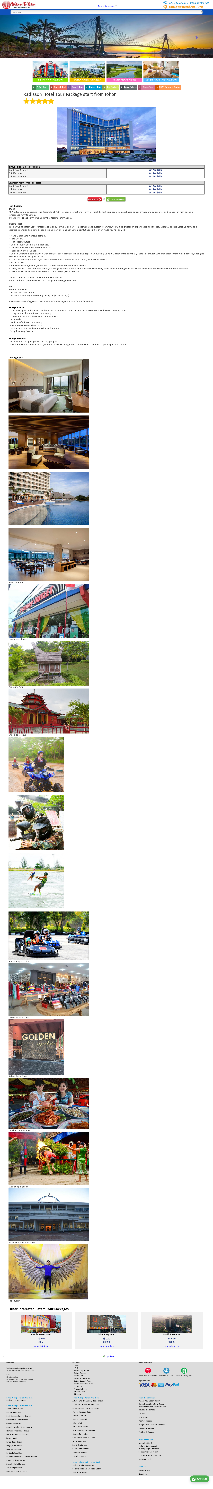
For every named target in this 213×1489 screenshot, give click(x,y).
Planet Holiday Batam (15, 1460)
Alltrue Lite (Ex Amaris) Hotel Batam (87, 1401)
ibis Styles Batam (79, 1445)
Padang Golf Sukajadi (148, 1446)
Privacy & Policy (80, 1389)
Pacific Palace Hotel (14, 1453)
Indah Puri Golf (145, 1443)
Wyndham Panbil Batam (16, 1471)
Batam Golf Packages (124, 79)
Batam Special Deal (82, 1381)
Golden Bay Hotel (80, 1434)
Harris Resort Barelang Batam (151, 1404)
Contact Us (78, 1386)
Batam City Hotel (79, 1419)
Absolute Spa (144, 1470)
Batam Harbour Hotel (81, 1412)
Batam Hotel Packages (50, 79)
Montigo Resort (145, 1421)
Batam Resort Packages (87, 79)
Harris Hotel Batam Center (17, 1434)
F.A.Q (76, 1368)
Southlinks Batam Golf (148, 1452)
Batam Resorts (80, 1373)
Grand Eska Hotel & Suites (83, 1438)
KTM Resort (143, 1417)
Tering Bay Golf (145, 1459)
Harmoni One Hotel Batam (17, 1431)
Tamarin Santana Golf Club (150, 1455)
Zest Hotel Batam (80, 1472)
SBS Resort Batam (146, 1428)
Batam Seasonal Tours (83, 1384)
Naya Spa (143, 1474)
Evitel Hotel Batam (80, 1427)
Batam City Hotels (81, 1370)
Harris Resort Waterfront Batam (152, 1407)
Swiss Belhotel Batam (15, 1464)
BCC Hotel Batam (13, 1412)
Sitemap (77, 1394)
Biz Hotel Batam (79, 1416)
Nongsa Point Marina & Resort (152, 1424)
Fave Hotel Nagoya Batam (83, 1430)
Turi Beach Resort (146, 1432)
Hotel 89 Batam (79, 1441)
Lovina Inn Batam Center (83, 1465)
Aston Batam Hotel (14, 1409)
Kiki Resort (143, 1413)
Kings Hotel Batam (14, 1442)
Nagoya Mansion (13, 1449)
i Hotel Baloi (11, 1438)
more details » (41, 1346)
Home (76, 1365)
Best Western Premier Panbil (18, 1416)
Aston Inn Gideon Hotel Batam (85, 1404)
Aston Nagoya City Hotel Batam (85, 1408)
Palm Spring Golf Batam (149, 1449)
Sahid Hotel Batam (80, 1449)
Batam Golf (78, 1376)
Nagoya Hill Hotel (14, 1446)
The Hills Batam (79, 1456)
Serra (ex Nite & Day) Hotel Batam (87, 1469)
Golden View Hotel (14, 1423)
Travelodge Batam (14, 1468)
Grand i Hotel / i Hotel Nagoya (19, 1427)
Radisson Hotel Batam (16, 1400)
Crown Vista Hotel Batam (17, 1420)
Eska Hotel (77, 1423)
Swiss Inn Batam (79, 1452)
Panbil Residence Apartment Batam (21, 1457)
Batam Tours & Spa (82, 1378)
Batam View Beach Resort (149, 1401)
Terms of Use (79, 1391)
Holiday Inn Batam (147, 1410)
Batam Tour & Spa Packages (161, 79)
